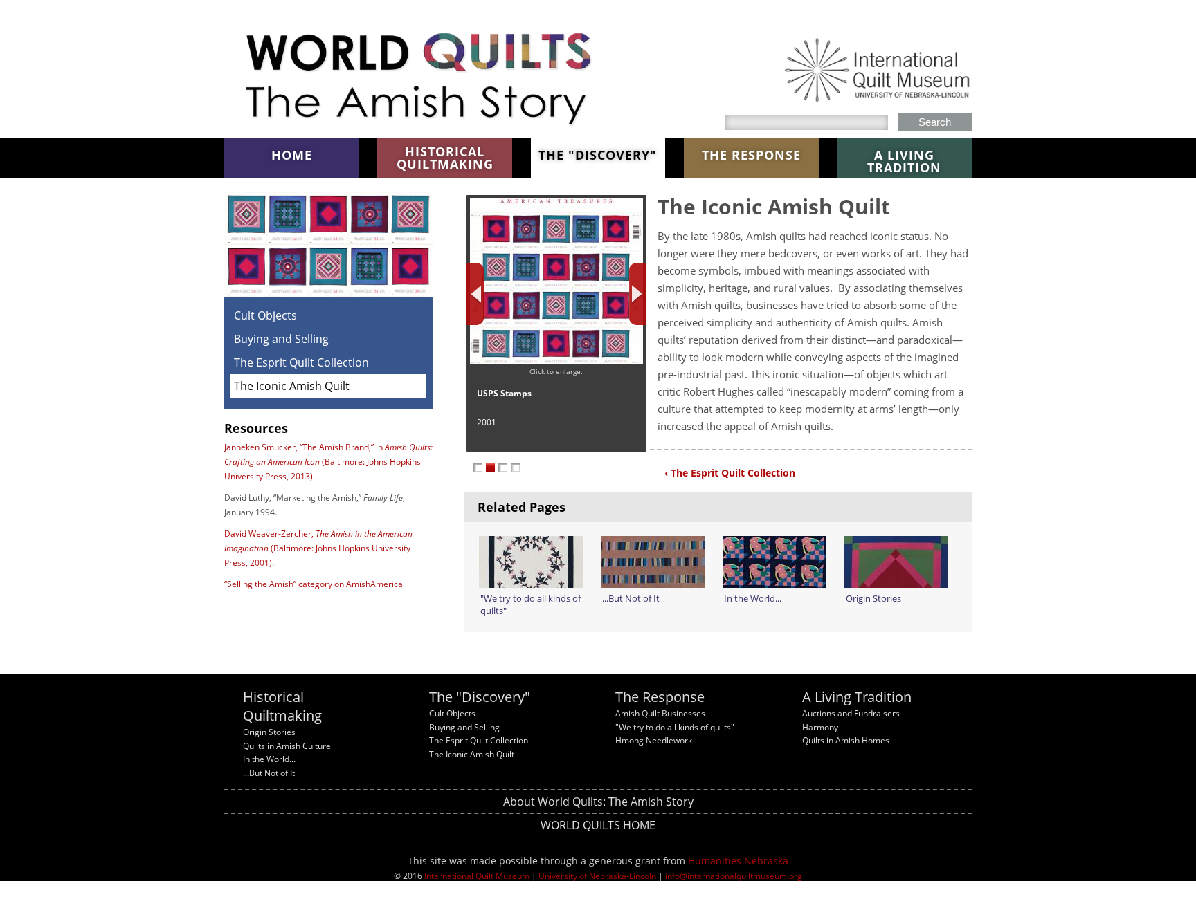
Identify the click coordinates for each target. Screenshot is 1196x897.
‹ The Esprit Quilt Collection (729, 472)
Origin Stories (269, 732)
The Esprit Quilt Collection (301, 362)
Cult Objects (265, 315)
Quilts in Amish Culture (287, 746)
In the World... (269, 759)
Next (637, 294)
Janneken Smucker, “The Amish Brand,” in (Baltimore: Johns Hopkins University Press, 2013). (328, 461)
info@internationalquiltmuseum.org (733, 876)
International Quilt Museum (476, 876)
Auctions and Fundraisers (851, 713)
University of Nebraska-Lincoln (597, 876)
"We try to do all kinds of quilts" (674, 727)
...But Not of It (269, 773)
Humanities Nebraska (738, 860)
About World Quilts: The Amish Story (598, 801)
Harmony (820, 727)
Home (291, 155)
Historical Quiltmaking (445, 157)
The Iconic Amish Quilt (292, 386)
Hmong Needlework (653, 740)
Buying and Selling (281, 338)
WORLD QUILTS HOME (598, 825)
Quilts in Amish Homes (845, 740)
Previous (475, 294)
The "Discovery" (597, 155)
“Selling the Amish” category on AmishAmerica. (314, 584)
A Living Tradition (904, 161)
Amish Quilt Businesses (660, 713)
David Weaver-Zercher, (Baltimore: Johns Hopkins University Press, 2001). (318, 548)
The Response (751, 155)
